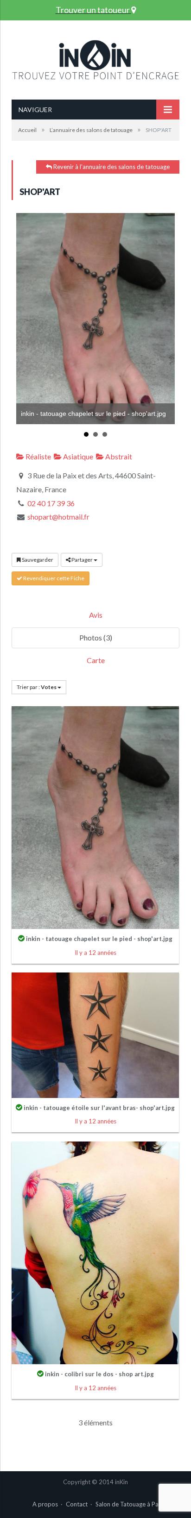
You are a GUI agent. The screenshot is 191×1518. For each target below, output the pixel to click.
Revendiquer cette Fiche (53, 578)
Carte (96, 660)
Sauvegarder (37, 559)
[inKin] (95, 57)
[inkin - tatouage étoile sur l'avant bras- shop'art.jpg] (95, 1033)
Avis (95, 614)
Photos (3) (95, 637)
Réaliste (37, 456)
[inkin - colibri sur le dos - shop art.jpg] (95, 1252)
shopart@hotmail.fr (58, 516)
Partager (82, 559)
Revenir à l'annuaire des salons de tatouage (111, 166)
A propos (45, 1504)
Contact (77, 1504)
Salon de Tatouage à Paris (130, 1504)
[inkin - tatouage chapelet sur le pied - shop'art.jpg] (95, 816)
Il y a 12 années (95, 952)
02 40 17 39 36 (51, 503)
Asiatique (77, 456)
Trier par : (37, 687)
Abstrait (118, 456)
